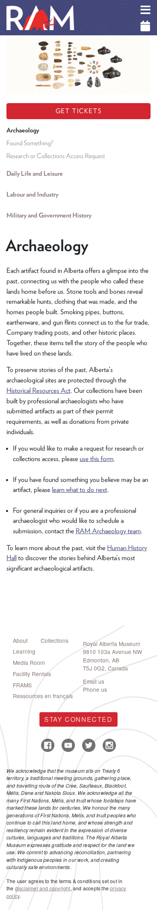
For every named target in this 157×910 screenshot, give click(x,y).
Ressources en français (43, 696)
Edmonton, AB (101, 660)
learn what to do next (79, 489)
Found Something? (29, 143)
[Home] (40, 6)
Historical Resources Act (38, 390)
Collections (54, 640)
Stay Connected (78, 719)
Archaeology (22, 130)
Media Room (29, 662)
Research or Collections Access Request (55, 156)
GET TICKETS (79, 111)
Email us (93, 681)
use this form (97, 459)
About (20, 640)
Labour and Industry (32, 194)
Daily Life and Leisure (34, 173)
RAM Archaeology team (108, 531)
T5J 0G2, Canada (105, 668)
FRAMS (22, 685)
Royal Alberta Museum (111, 644)
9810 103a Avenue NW (112, 652)
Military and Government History (48, 215)
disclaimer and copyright (42, 888)
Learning (24, 651)
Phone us (95, 689)
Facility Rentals (32, 674)
